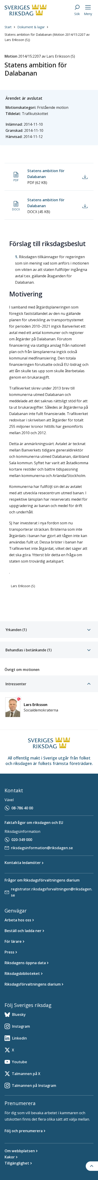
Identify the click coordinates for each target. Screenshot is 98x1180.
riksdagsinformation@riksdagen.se (42, 847)
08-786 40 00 (22, 807)
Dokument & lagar (31, 27)
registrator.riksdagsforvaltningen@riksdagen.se (51, 892)
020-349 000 (21, 839)
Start (8, 27)
